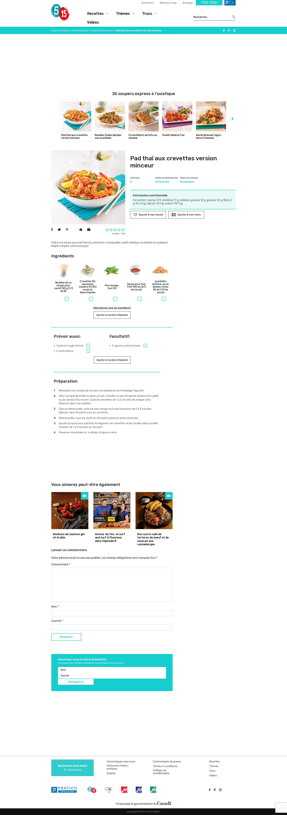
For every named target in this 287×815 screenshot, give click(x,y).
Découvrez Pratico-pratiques (118, 767)
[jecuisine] (124, 789)
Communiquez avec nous (121, 761)
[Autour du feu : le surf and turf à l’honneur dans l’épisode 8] (111, 510)
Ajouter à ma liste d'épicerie (112, 314)
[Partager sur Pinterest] (67, 229)
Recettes (95, 13)
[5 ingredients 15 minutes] (65, 13)
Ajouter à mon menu (189, 214)
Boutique (188, 2)
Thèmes (123, 13)
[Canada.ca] (164, 803)
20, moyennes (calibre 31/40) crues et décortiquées (87, 287)
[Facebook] (224, 30)
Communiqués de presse (167, 761)
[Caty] (109, 789)
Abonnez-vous (168, 2)
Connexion (147, 2)
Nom (55, 606)
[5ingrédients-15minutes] (92, 789)
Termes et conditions (165, 766)
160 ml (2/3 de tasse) (136, 287)
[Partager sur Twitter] (59, 229)
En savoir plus (72, 767)
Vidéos (93, 22)
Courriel (57, 620)
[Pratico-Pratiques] (65, 789)
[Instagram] (234, 30)
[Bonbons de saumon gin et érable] (69, 510)
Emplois (111, 773)
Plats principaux (80, 30)
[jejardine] (153, 789)
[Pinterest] (229, 30)
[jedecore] (139, 789)
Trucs (147, 13)
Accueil (55, 30)
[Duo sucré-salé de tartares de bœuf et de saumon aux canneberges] (154, 510)
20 (112, 287)
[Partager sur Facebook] (52, 229)
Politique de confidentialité (161, 772)
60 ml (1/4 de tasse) (160, 287)
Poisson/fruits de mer (102, 30)
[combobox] (211, 17)
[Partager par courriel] (88, 229)
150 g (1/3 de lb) (63, 286)
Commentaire (60, 564)
